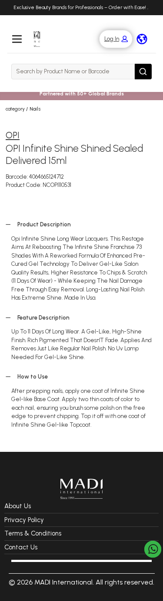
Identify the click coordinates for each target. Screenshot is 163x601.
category (15, 109)
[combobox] (73, 71)
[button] (111, 39)
